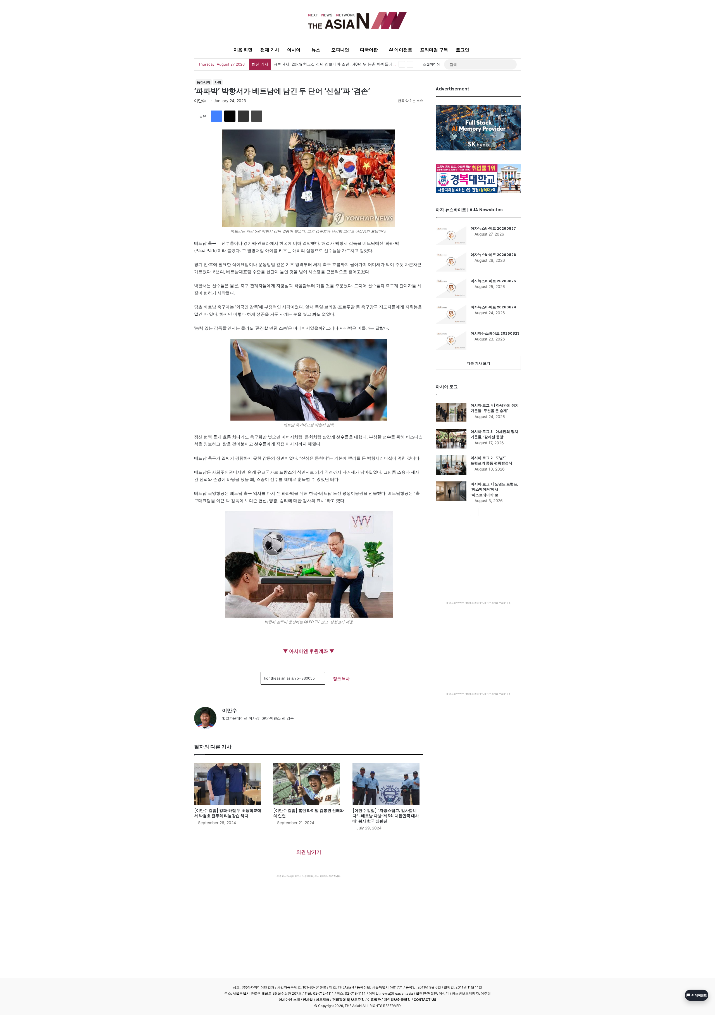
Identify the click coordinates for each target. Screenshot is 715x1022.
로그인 (462, 49)
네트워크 (322, 999)
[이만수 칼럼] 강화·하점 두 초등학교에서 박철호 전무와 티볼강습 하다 (227, 813)
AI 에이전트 (400, 49)
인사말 (308, 999)
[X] (229, 116)
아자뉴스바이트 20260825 (493, 281)
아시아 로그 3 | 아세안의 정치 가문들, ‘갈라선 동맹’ (494, 434)
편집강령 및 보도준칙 (348, 999)
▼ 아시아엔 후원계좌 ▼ (308, 651)
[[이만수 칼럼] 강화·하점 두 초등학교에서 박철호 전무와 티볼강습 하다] (229, 784)
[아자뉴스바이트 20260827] (451, 235)
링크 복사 (341, 678)
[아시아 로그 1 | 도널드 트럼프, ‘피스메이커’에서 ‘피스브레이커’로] (451, 491)
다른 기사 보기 (478, 363)
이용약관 (374, 999)
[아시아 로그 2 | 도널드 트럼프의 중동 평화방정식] (451, 465)
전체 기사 (269, 49)
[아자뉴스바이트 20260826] (451, 262)
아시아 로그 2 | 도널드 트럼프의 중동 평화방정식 (491, 460)
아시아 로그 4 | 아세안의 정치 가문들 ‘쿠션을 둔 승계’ (495, 408)
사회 (217, 82)
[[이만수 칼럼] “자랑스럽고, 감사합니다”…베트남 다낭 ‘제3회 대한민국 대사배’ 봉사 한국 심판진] (387, 784)
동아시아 (203, 82)
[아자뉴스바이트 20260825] (451, 288)
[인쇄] (256, 116)
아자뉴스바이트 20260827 (493, 228)
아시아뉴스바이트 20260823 (495, 333)
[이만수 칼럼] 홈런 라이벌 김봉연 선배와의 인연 (308, 813)
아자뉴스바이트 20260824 (493, 307)
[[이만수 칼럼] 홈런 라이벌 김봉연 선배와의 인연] (308, 784)
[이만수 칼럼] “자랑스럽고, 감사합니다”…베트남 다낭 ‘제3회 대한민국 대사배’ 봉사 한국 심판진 (385, 816)
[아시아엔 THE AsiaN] (357, 20)
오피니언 (340, 49)
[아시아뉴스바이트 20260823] (451, 340)
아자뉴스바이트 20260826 (493, 254)
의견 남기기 (308, 852)
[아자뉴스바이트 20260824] (451, 314)
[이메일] (243, 116)
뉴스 (315, 49)
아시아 (294, 49)
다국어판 (369, 49)
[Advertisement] (308, 920)
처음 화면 (242, 49)
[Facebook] (216, 116)
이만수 (200, 100)
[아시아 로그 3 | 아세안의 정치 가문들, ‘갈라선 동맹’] (451, 438)
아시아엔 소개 (289, 999)
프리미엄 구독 (434, 49)
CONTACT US (425, 999)
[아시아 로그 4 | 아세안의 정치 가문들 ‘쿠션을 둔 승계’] (451, 412)
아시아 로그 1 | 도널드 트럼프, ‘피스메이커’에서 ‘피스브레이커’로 (494, 489)
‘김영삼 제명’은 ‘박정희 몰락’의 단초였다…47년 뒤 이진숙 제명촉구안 (334, 64)
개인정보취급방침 (397, 999)
